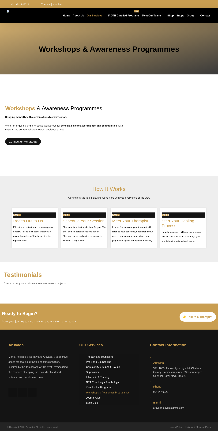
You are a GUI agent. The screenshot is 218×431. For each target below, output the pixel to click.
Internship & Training (97, 377)
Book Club (92, 402)
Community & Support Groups (103, 367)
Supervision (93, 372)
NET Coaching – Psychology (102, 382)
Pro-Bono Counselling (98, 362)
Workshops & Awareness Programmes (108, 392)
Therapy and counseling (99, 356)
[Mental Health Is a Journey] (17, 16)
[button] (194, 4)
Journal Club (93, 397)
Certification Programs (98, 387)
